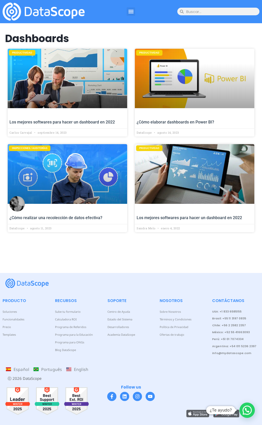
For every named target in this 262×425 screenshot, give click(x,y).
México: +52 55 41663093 (231, 332)
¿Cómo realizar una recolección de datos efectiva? (55, 217)
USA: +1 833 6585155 (227, 311)
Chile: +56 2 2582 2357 (229, 325)
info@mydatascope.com (231, 353)
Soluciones (10, 312)
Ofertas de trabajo (172, 334)
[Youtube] (150, 396)
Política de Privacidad (174, 327)
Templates (9, 334)
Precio (7, 327)
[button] (131, 11)
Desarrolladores (118, 327)
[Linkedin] (124, 396)
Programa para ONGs (69, 342)
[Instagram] (137, 396)
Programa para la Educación (74, 334)
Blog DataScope (65, 350)
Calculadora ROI (66, 319)
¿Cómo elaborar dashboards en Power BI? (175, 122)
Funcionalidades (13, 319)
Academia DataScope (121, 334)
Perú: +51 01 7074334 (228, 339)
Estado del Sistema (119, 319)
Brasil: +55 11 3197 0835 (229, 318)
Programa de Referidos (70, 327)
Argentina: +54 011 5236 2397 (234, 346)
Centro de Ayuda (118, 312)
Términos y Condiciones (175, 319)
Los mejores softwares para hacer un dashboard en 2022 (62, 122)
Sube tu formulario (68, 312)
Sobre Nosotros (170, 312)
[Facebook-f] (111, 396)
